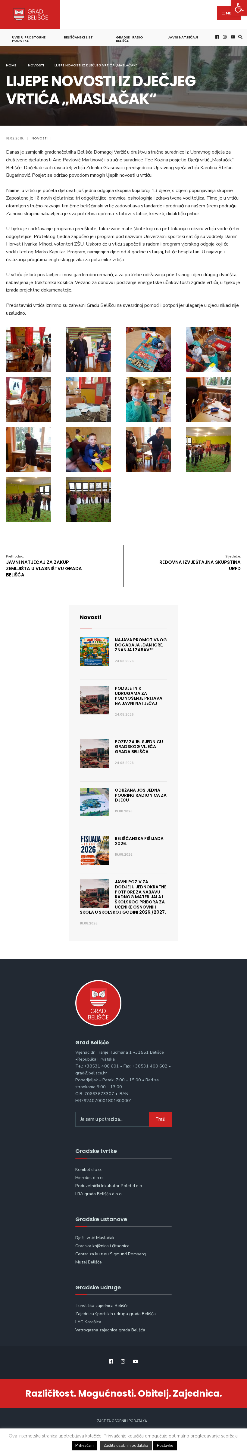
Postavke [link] (165, 1445)
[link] (239, 8)
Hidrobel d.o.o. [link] (89, 1178)
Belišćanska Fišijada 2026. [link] (139, 841)
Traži (160, 1119)
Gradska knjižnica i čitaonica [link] (102, 1246)
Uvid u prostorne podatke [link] (28, 39)
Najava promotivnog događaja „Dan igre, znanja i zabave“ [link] (141, 645)
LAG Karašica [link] (88, 1322)
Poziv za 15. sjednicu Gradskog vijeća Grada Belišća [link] (139, 747)
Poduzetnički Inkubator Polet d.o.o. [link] (109, 1186)
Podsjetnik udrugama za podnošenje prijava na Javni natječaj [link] (138, 695)
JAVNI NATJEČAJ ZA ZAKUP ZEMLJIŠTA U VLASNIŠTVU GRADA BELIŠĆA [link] (44, 566)
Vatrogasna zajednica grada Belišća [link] (110, 1330)
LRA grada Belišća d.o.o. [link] (99, 1194)
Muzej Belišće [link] (88, 1262)
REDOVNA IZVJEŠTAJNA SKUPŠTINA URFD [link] (200, 563)
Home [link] (11, 65)
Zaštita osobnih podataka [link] (122, 1421)
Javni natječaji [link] (183, 37)
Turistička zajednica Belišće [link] (102, 1306)
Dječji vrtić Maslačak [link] (94, 1238)
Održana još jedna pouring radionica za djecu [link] (141, 795)
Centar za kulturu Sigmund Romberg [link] (110, 1254)
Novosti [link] (36, 65)
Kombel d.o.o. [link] (88, 1169)
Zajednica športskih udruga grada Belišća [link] (115, 1314)
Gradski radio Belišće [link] (129, 39)
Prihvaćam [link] (84, 1445)
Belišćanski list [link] (78, 37)
